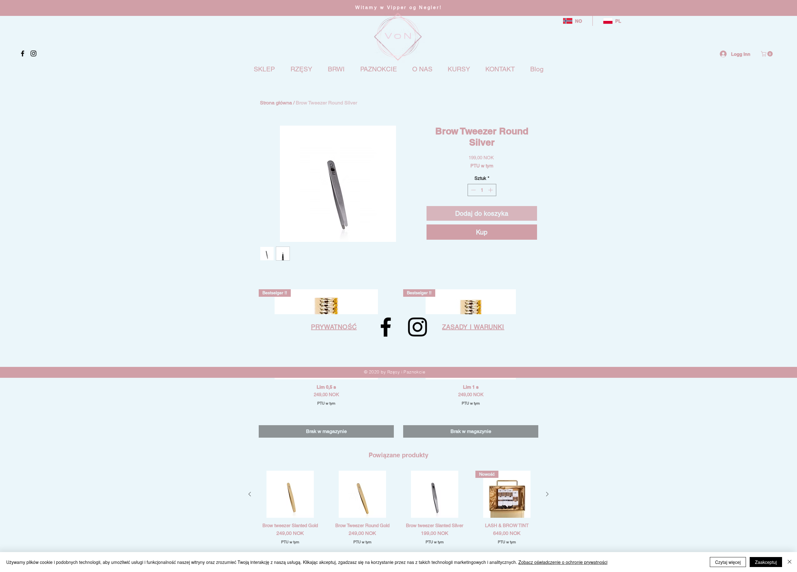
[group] (398, 518)
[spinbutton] (482, 190)
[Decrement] (473, 190)
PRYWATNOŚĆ (334, 327)
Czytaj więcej (728, 562)
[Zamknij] (789, 562)
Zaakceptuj (766, 562)
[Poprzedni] (249, 494)
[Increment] (491, 190)
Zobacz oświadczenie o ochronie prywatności (562, 562)
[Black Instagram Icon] (33, 53)
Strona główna (276, 103)
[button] (767, 53)
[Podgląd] (290, 494)
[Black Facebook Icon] (22, 53)
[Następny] (547, 494)
